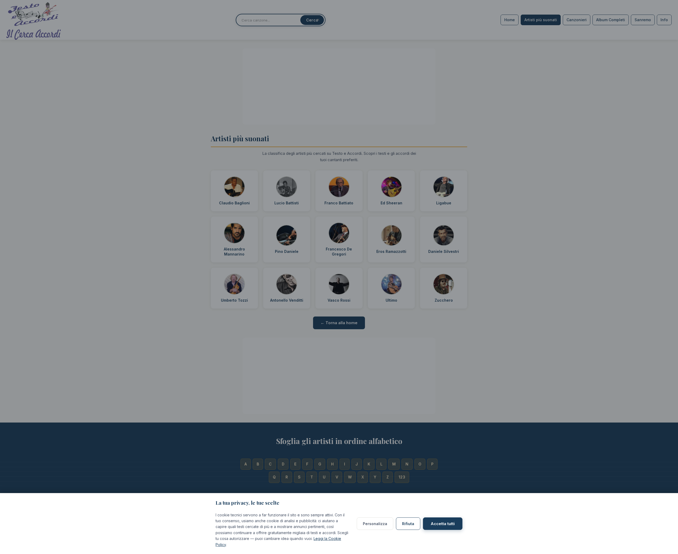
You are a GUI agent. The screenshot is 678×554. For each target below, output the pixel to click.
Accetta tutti (443, 523)
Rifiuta (408, 523)
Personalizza (375, 523)
